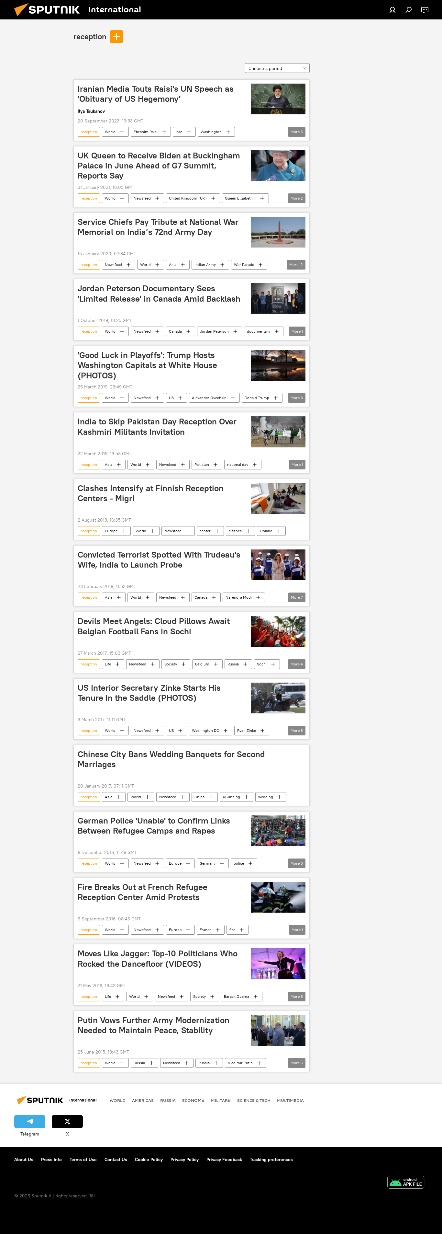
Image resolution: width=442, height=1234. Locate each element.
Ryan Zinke (246, 730)
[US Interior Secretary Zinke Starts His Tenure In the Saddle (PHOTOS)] (278, 698)
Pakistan (201, 464)
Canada (175, 331)
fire (232, 929)
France (205, 929)
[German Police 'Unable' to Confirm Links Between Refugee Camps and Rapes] (278, 830)
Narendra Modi (239, 597)
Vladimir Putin (240, 1062)
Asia (172, 264)
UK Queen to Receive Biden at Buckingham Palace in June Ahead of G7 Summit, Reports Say (159, 165)
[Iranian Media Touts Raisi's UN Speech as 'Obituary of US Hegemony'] (278, 99)
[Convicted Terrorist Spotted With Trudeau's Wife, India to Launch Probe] (278, 564)
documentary (258, 331)
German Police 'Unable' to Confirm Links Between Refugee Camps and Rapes (154, 825)
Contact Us (116, 1159)
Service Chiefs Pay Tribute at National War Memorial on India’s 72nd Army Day (158, 227)
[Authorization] (392, 9)
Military (221, 1100)
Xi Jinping (231, 796)
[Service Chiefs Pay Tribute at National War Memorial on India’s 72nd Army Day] (278, 232)
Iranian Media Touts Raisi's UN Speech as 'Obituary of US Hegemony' (156, 94)
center (205, 530)
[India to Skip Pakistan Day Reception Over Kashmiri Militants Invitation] (278, 431)
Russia (233, 664)
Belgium (202, 664)
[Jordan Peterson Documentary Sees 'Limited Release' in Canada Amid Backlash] (278, 298)
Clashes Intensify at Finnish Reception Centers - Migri (151, 493)
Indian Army (205, 264)
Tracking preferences (271, 1159)
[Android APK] (406, 1183)
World (110, 131)
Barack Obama (236, 996)
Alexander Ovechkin (209, 397)
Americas (143, 1100)
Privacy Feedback (224, 1159)
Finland (266, 530)
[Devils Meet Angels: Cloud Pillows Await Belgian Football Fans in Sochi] (278, 631)
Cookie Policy (149, 1159)
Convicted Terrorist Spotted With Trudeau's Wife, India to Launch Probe (159, 559)
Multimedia (290, 1100)
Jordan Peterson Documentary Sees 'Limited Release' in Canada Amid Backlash (159, 293)
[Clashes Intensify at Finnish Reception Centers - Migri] (278, 498)
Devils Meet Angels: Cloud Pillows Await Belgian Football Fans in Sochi (154, 626)
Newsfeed (142, 198)
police (239, 863)
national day (237, 464)
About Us (23, 1159)
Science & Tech (254, 1100)
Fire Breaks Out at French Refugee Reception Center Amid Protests (142, 892)
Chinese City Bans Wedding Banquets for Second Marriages (171, 759)
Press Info (51, 1159)
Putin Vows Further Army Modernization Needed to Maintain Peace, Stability (153, 1025)
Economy (193, 1100)
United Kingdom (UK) (188, 198)
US (171, 397)
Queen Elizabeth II (240, 198)
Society (170, 664)
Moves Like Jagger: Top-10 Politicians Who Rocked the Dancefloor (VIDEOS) (158, 958)
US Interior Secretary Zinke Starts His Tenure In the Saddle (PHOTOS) (149, 693)
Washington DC (205, 730)
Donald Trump (257, 397)
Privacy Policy (185, 1159)
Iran (179, 131)
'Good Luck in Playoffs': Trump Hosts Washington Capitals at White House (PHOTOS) (147, 365)
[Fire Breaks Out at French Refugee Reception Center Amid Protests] (278, 897)
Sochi (262, 664)
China (199, 796)
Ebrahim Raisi (146, 131)
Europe (111, 530)
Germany (207, 863)
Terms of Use (83, 1159)
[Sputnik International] (49, 18)
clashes (235, 530)
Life (108, 664)
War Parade (244, 264)
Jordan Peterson (214, 331)
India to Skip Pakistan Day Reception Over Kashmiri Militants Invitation (157, 426)
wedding (265, 796)
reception (89, 36)
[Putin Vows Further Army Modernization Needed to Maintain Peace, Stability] (278, 1030)
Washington (211, 131)
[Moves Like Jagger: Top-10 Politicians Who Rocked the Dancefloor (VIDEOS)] (278, 963)
